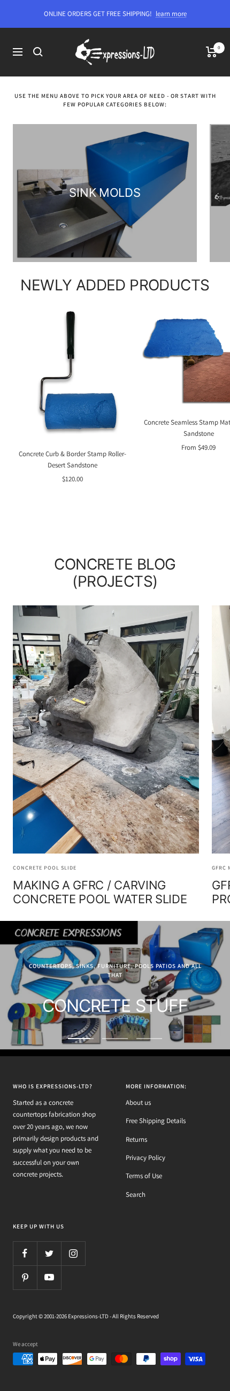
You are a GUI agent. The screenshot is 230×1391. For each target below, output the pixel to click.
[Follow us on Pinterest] (25, 1277)
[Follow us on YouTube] (49, 1277)
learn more (171, 13)
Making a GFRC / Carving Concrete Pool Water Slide (100, 892)
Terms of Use (144, 1175)
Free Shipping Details (156, 1120)
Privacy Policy (145, 1157)
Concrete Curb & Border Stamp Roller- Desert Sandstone (72, 459)
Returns (136, 1139)
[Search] (38, 52)
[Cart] (211, 52)
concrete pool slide (44, 867)
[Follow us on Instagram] (73, 1253)
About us (138, 1102)
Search (135, 1194)
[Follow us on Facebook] (25, 1253)
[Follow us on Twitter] (49, 1253)
